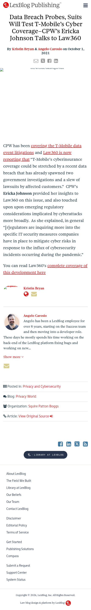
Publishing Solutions (20, 549)
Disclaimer (13, 518)
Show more (12, 357)
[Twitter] (77, 444)
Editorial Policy (16, 525)
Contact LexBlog (17, 509)
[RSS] (85, 444)
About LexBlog (16, 474)
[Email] (34, 294)
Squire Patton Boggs (43, 406)
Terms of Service (17, 532)
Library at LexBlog (18, 488)
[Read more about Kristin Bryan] (26, 294)
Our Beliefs (13, 495)
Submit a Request (18, 566)
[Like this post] (49, 60)
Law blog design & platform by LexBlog (42, 602)
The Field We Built (18, 481)
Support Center (16, 573)
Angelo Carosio (50, 49)
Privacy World (26, 397)
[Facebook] (60, 444)
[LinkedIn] (68, 444)
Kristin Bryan (23, 49)
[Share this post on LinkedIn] (56, 60)
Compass (12, 556)
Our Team (12, 502)
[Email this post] (36, 60)
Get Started (14, 542)
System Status (15, 580)
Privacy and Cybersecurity (42, 387)
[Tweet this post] (43, 60)
